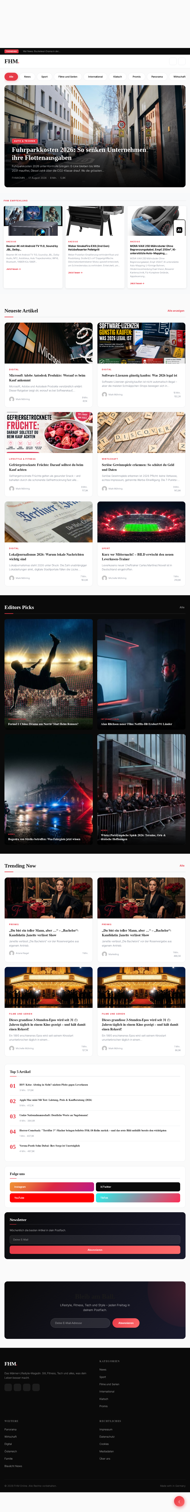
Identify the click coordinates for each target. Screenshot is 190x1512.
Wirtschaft (10, 1436)
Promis (136, 76)
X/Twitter (105, 1186)
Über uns (104, 1458)
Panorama (157, 76)
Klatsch (117, 76)
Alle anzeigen (176, 310)
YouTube (19, 1197)
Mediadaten (106, 1451)
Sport (44, 76)
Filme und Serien (67, 76)
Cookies (104, 1443)
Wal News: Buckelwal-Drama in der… (41, 51)
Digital (8, 1443)
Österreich (10, 1451)
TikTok (104, 1197)
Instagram (20, 1186)
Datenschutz (106, 1436)
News (27, 76)
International (95, 76)
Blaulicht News (13, 1466)
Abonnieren (95, 1249)
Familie (8, 1458)
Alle (11, 76)
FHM (11, 61)
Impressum (105, 1429)
